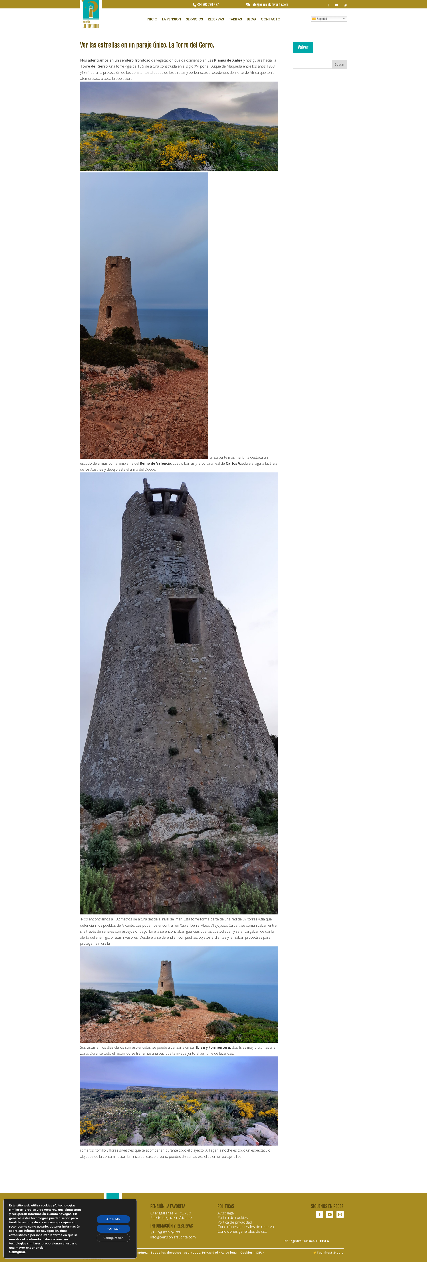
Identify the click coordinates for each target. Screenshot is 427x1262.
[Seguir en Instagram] (345, 5)
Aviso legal (226, 1213)
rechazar (113, 1228)
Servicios (194, 20)
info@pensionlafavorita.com (270, 4)
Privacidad (210, 1252)
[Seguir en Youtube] (336, 5)
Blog (251, 20)
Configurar (17, 1252)
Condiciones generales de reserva (246, 1226)
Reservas (216, 20)
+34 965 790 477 (208, 4)
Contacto (270, 20)
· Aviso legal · (229, 1252)
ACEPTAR (113, 1219)
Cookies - (248, 1252)
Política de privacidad (235, 1222)
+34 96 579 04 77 (165, 1232)
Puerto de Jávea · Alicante (171, 1217)
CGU (259, 1252)
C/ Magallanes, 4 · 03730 (170, 1213)
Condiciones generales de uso (242, 1231)
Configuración (113, 1238)
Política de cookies (233, 1217)
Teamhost (324, 1252)
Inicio (152, 20)
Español (321, 18)
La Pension (171, 20)
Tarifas (235, 20)
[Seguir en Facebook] (328, 5)
